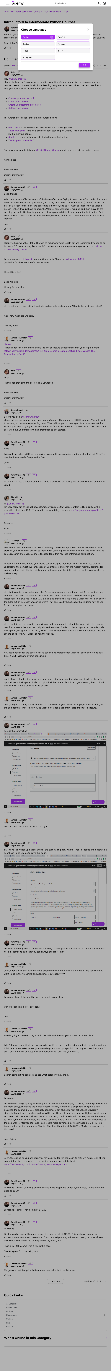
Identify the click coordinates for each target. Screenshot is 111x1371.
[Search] (99, 3)
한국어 (60, 50)
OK (84, 65)
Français (61, 44)
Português (27, 57)
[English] (18, 3)
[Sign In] (104, 3)
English (26, 37)
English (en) (60, 3)
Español (61, 37)
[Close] (88, 30)
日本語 (25, 50)
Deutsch (26, 44)
